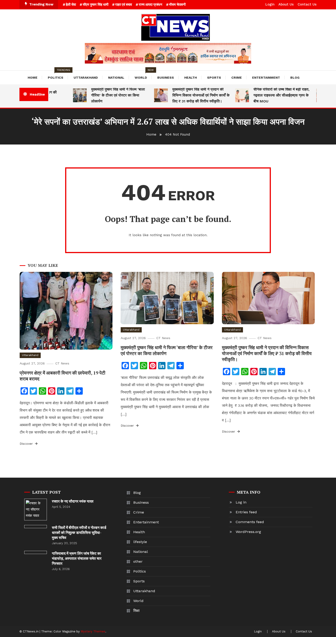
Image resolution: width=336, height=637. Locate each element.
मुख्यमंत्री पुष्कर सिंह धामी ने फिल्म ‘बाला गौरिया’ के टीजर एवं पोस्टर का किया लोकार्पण (111, 95)
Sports (214, 77)
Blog (294, 77)
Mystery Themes (93, 631)
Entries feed (246, 512)
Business (165, 77)
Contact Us (307, 4)
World (143, 75)
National (116, 77)
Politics (58, 75)
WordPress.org (248, 532)
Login (270, 4)
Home (32, 77)
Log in (241, 502)
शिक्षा (136, 610)
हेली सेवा (71, 5)
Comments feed (250, 522)
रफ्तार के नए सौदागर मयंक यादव (72, 501)
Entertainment (266, 77)
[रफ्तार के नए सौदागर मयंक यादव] (35, 509)
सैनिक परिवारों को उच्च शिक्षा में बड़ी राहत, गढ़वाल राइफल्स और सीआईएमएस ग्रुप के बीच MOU (274, 95)
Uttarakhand (86, 77)
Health (190, 77)
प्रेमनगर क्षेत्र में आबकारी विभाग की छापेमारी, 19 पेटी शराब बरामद (62, 376)
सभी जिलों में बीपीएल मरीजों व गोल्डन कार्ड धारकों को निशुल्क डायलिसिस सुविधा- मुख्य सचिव (79, 532)
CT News (62, 363)
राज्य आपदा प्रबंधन (150, 5)
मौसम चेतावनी (177, 5)
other (138, 561)
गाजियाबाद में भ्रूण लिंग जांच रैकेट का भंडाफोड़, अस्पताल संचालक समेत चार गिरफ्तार (76, 558)
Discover (27, 443)
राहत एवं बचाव (123, 5)
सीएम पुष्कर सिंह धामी (95, 5)
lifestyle (140, 542)
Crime (236, 77)
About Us (286, 4)
